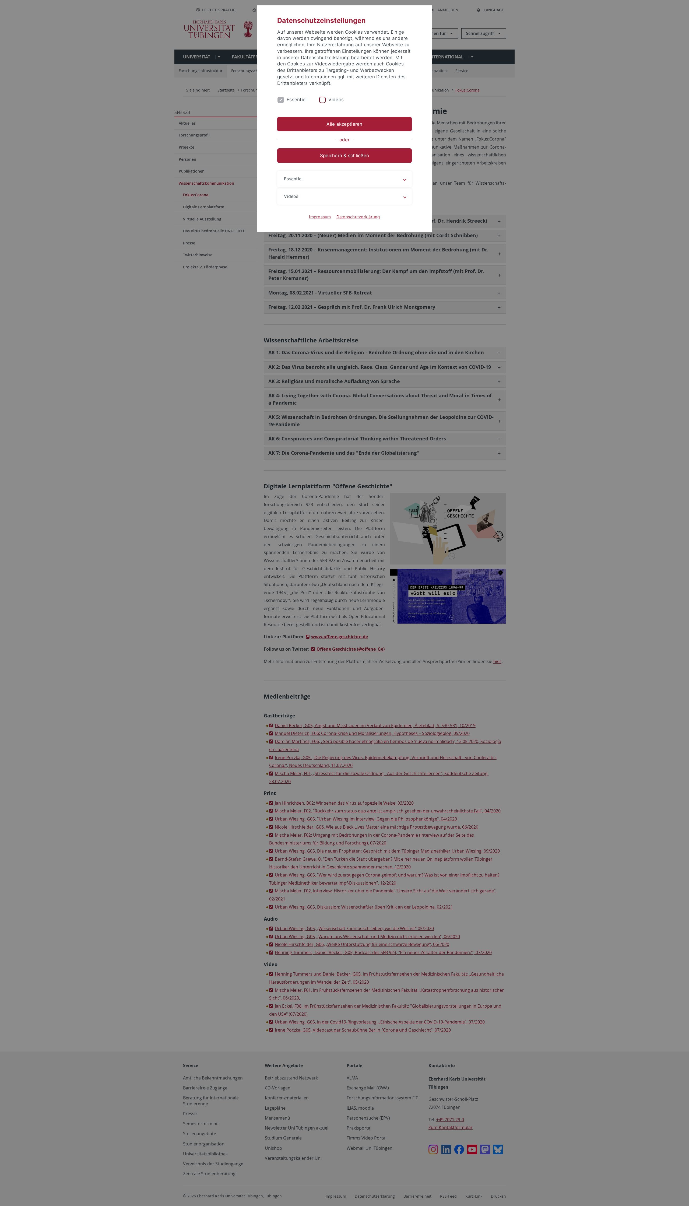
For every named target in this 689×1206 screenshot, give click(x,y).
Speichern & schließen (344, 155)
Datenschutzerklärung (358, 216)
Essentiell (297, 99)
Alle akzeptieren (344, 124)
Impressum (320, 216)
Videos (336, 99)
